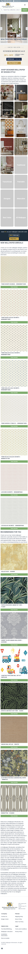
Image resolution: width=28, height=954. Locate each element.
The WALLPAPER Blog (6, 929)
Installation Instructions (4, 934)
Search (25, 10)
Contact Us (18, 1)
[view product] (14, 269)
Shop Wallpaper (14, 63)
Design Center (5, 919)
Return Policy (18, 919)
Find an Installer (5, 938)
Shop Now (14, 239)
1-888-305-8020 (7, 1)
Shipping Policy (19, 916)
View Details (14, 287)
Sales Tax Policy (19, 921)
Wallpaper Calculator (7, 931)
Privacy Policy (18, 931)
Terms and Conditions (21, 929)
